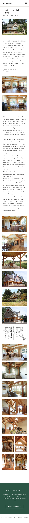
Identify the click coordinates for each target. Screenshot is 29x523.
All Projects (21, 477)
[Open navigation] (26, 3)
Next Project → (7, 477)
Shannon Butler (13, 71)
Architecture (10, 3)
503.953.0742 (20, 519)
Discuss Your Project (14, 506)
